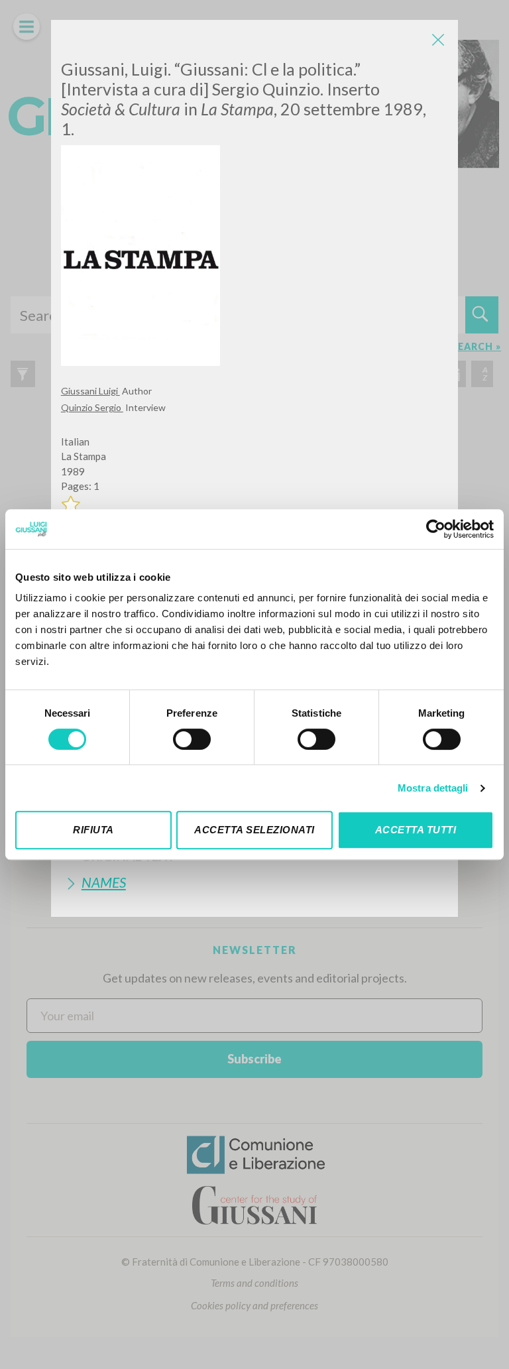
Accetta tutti (416, 829)
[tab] (254, 882)
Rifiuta (93, 829)
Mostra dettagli (433, 788)
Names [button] (104, 882)
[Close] (438, 40)
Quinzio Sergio (92, 407)
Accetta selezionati (254, 829)
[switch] (192, 739)
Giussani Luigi (90, 390)
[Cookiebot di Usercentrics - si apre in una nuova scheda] (436, 529)
